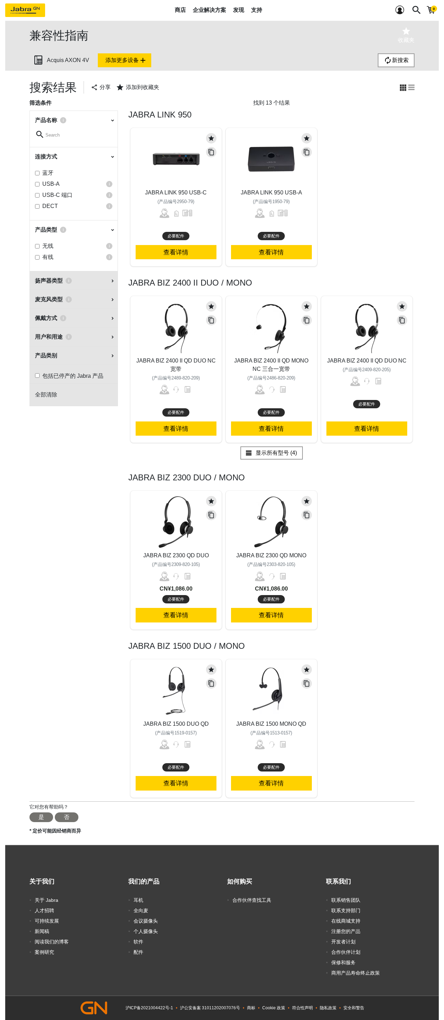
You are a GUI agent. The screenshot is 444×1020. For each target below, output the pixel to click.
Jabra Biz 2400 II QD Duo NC (367, 361)
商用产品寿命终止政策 (355, 973)
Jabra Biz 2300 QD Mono (271, 555)
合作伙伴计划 (345, 952)
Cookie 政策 (273, 1007)
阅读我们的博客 (52, 941)
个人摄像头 (146, 931)
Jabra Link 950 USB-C (176, 192)
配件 (138, 952)
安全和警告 (353, 1007)
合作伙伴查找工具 (251, 900)
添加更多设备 (126, 60)
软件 (138, 941)
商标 (251, 1007)
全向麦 (141, 910)
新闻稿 (42, 931)
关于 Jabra (46, 900)
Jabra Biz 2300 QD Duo (176, 555)
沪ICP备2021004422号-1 (149, 1007)
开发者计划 (343, 941)
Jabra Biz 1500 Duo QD (176, 724)
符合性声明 (302, 1007)
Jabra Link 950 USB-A (271, 192)
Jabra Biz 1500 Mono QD (271, 724)
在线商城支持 (345, 921)
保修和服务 (343, 962)
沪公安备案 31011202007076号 (210, 1007)
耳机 (138, 900)
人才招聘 (44, 910)
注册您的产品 (345, 931)
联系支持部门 (345, 910)
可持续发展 (47, 921)
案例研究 (44, 952)
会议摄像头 (146, 921)
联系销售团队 (345, 900)
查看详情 (175, 252)
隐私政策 (328, 1007)
